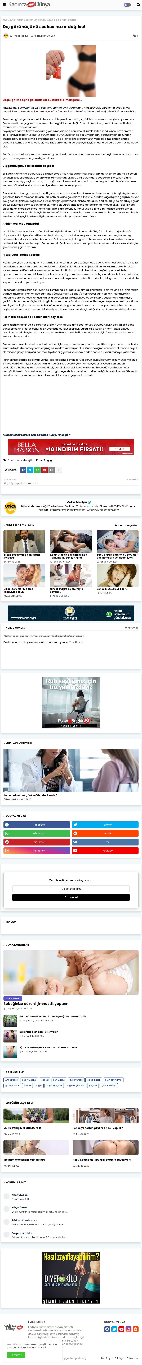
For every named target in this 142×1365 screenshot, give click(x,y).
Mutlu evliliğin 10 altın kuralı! (22, 1128)
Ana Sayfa (9, 20)
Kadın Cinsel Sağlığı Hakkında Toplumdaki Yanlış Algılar (68, 556)
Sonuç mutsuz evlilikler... (112, 589)
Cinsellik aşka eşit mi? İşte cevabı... (66, 590)
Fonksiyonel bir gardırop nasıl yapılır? (98, 1128)
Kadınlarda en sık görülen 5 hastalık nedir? (30, 795)
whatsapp (39, 833)
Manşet (44, 1079)
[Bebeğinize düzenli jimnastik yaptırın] (71, 972)
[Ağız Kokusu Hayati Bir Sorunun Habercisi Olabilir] (10, 1052)
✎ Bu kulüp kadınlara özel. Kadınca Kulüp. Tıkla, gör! (37, 435)
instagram (39, 850)
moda (27, 1085)
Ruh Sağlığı (59, 1079)
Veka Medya (77, 502)
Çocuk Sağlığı (108, 1085)
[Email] (51, 470)
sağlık (39, 1085)
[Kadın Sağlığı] (71, 770)
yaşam (93, 1085)
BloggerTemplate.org (73, 1358)
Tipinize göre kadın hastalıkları (24, 1159)
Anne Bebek (11, 1079)
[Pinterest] (44, 470)
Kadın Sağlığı (24, 20)
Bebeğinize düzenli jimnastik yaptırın (35, 1003)
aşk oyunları (76, 1079)
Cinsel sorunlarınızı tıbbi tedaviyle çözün (18, 590)
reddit (107, 833)
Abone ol (71, 897)
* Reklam (132, 1358)
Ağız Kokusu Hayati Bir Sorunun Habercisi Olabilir (49, 1047)
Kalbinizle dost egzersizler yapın (38, 1032)
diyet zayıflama (113, 1079)
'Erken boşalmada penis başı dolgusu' (21, 556)
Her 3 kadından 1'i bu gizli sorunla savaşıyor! (102, 1159)
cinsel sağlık (25, 460)
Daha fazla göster (126, 525)
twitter (108, 824)
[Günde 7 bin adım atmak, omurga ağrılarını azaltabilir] (10, 1021)
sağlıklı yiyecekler (75, 1085)
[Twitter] (30, 470)
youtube (108, 850)
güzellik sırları (12, 1085)
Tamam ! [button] (16, 1355)
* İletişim (120, 1358)
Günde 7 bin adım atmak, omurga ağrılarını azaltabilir (52, 1016)
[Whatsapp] (37, 470)
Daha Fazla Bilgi (36, 1347)
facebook (39, 824)
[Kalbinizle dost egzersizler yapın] (10, 1036)
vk (107, 842)
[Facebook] (23, 470)
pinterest (39, 842)
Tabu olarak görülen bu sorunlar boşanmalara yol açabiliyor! (117, 556)
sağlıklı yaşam (54, 1085)
